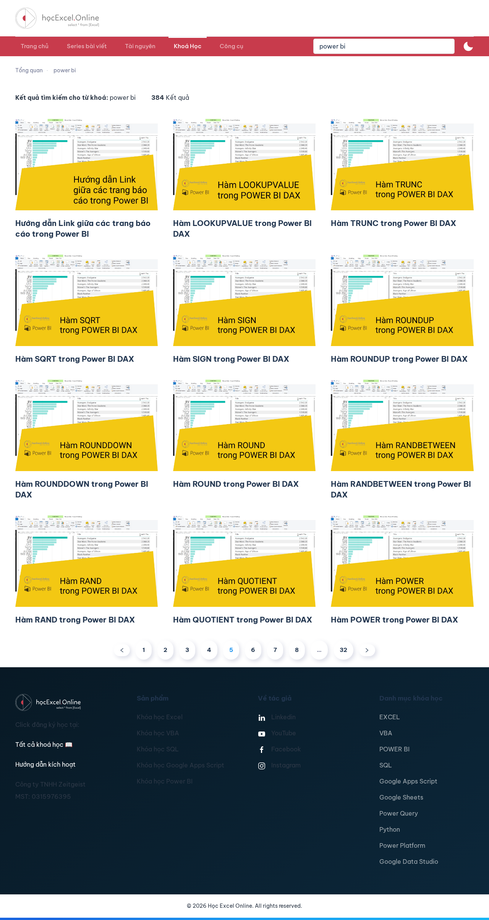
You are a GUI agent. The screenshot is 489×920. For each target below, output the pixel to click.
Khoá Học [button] (187, 46)
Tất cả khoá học (44, 744)
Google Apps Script (408, 781)
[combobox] (384, 46)
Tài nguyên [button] (140, 46)
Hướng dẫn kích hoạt (45, 764)
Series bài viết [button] (87, 46)
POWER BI (394, 749)
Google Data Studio (408, 861)
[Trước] (122, 650)
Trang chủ (35, 46)
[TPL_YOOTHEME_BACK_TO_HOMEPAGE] (64, 18)
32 (343, 649)
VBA (385, 733)
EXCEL (389, 717)
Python (389, 829)
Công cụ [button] (231, 46)
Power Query (398, 813)
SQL (385, 765)
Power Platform (402, 845)
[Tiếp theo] (367, 650)
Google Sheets (401, 797)
